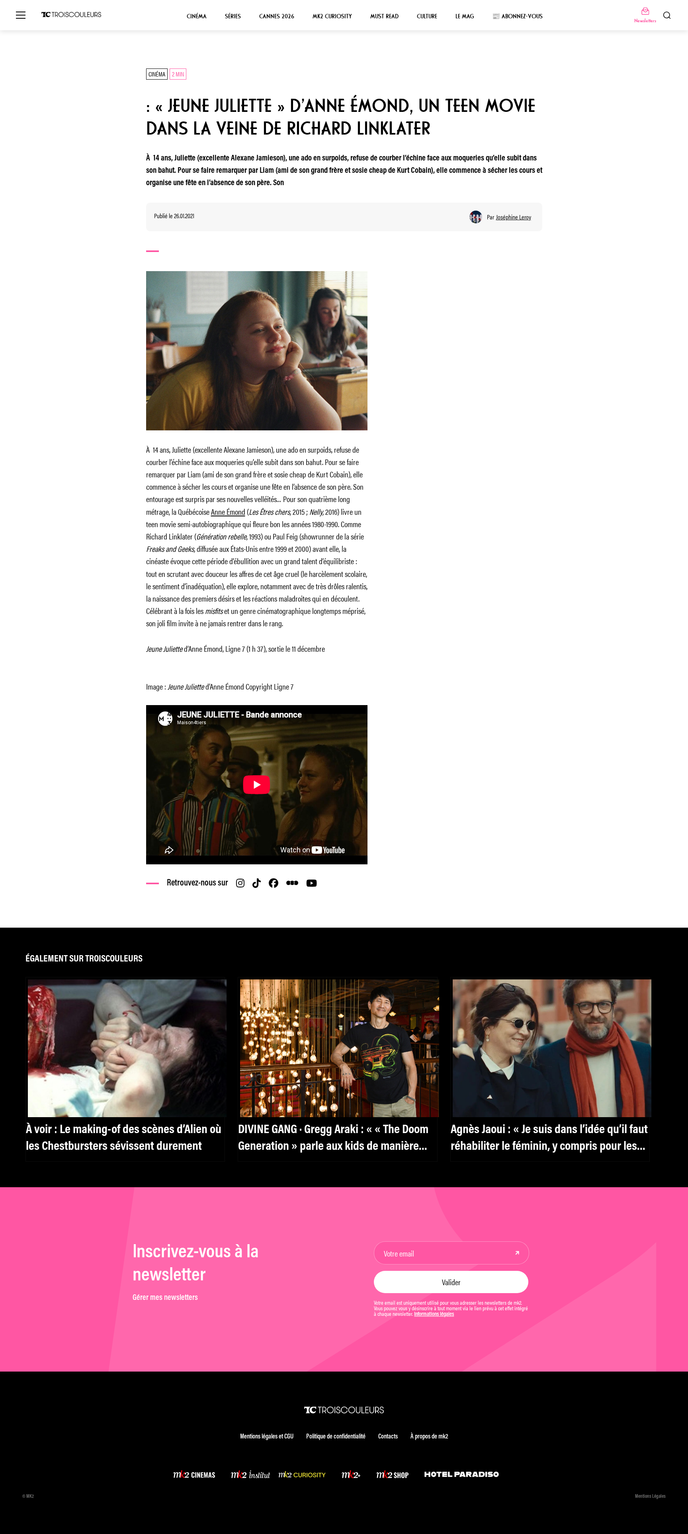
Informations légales (434, 1314)
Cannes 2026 (276, 16)
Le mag (464, 16)
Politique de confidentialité (336, 1437)
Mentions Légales (650, 1496)
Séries (233, 16)
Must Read (384, 16)
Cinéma (197, 16)
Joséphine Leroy (513, 217)
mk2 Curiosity (332, 16)
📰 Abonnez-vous (517, 16)
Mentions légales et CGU (266, 1437)
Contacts (388, 1437)
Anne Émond (228, 511)
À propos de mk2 (429, 1437)
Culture (427, 16)
